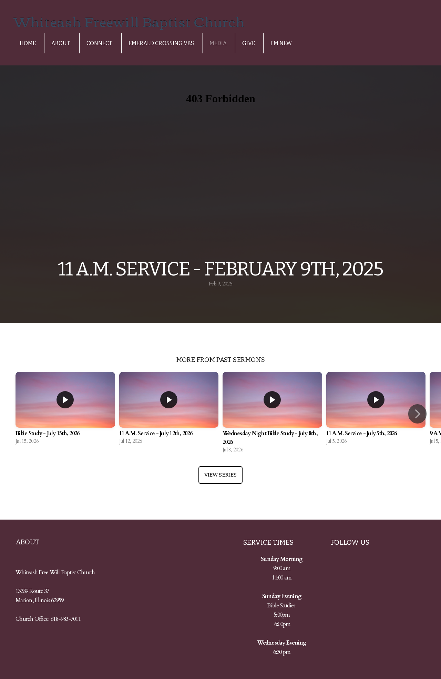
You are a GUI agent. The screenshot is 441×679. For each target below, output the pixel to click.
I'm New (281, 43)
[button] (417, 413)
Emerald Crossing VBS (161, 43)
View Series (220, 475)
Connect (99, 43)
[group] (65, 409)
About (61, 43)
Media (218, 43)
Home (28, 43)
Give (248, 43)
